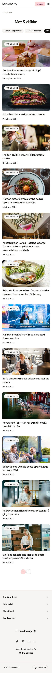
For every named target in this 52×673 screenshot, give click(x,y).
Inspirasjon (7, 13)
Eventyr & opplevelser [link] (13, 31)
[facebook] (16, 641)
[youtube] (35, 641)
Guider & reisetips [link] (34, 31)
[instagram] (22, 641)
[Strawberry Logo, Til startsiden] (9, 4)
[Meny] (48, 4)
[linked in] (29, 641)
